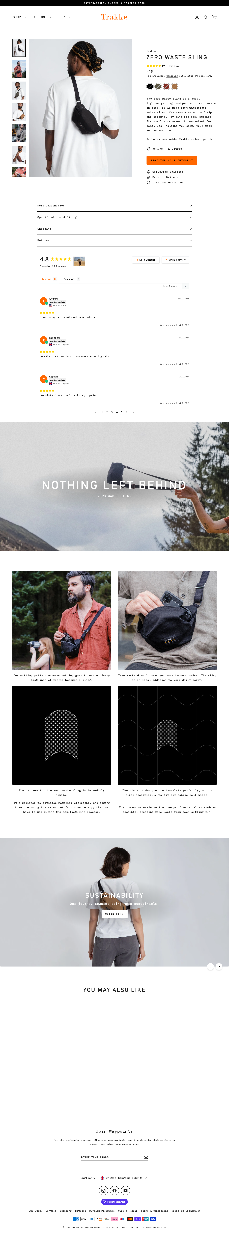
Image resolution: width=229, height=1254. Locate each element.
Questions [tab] (69, 279)
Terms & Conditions (154, 1210)
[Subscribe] (145, 1157)
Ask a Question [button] (147, 259)
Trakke (151, 51)
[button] (181, 325)
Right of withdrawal (185, 1210)
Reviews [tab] (46, 279)
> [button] (133, 412)
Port (166, 86)
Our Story (35, 1210)
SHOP (18, 17)
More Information (51, 205)
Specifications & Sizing (57, 217)
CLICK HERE (114, 914)
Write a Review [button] (177, 259)
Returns (43, 240)
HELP (61, 17)
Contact (51, 1210)
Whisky (174, 86)
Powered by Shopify (154, 1227)
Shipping (172, 76)
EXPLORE (39, 17)
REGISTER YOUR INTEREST (172, 160)
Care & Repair (127, 1210)
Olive (158, 86)
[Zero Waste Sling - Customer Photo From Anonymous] (79, 261)
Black (150, 86)
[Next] (219, 966)
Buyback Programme (102, 1210)
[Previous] (210, 966)
